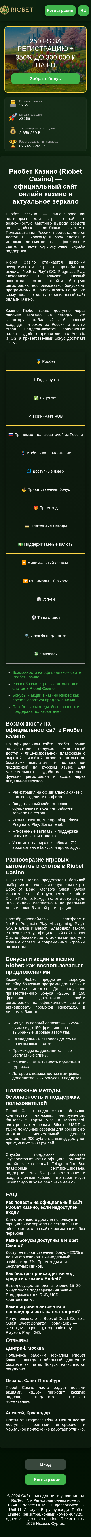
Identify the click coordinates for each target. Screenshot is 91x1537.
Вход (45, 1464)
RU (83, 10)
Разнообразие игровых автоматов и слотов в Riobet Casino (45, 686)
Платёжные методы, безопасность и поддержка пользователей (45, 709)
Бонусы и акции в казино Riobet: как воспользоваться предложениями (45, 697)
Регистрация (60, 10)
